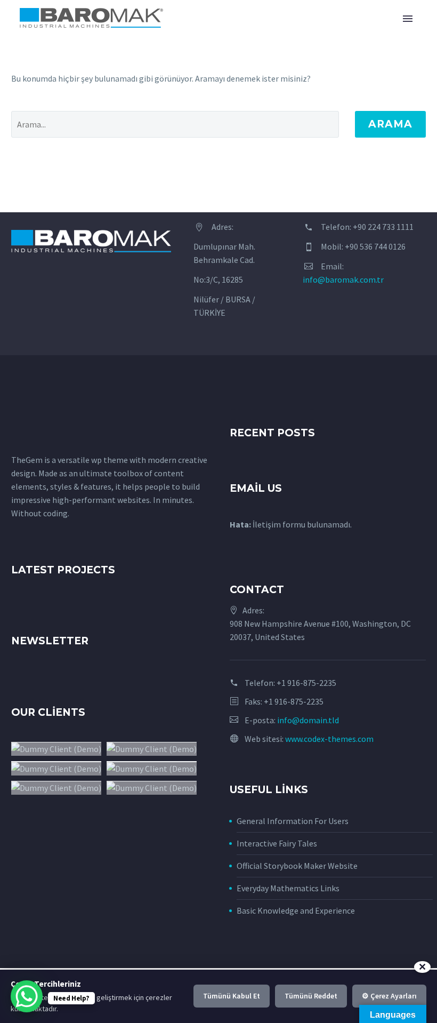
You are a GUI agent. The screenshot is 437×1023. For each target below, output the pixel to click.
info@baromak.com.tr (343, 279)
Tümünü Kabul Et (231, 996)
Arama (390, 124)
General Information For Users (293, 821)
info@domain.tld (308, 720)
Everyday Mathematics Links (288, 888)
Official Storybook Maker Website (297, 865)
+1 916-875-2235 (306, 682)
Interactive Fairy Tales (277, 843)
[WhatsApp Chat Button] (27, 996)
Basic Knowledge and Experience (296, 910)
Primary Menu (407, 19)
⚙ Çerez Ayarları (389, 996)
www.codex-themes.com (329, 738)
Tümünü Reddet (311, 996)
